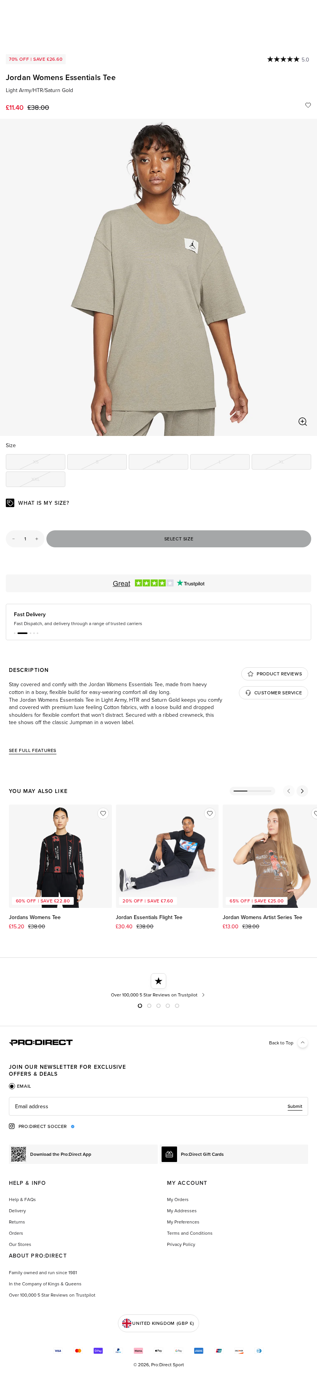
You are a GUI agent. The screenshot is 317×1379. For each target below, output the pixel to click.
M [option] (172, 463)
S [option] (111, 463)
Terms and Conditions (190, 1233)
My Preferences (183, 1221)
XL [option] (295, 463)
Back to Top (281, 1042)
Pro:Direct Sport (167, 1364)
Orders (16, 1233)
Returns (17, 1221)
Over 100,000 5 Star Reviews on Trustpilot (52, 1295)
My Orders (178, 1199)
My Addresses (182, 1210)
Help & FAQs (22, 1199)
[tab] (20, 1086)
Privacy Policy (181, 1244)
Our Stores (20, 1244)
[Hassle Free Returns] (158, 985)
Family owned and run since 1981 (43, 1272)
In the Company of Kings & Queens (45, 1283)
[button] (14, 633)
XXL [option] (48, 480)
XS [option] (49, 463)
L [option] (234, 463)
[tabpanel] (158, 1106)
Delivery (17, 1210)
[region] (158, 277)
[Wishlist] (308, 105)
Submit (295, 1106)
